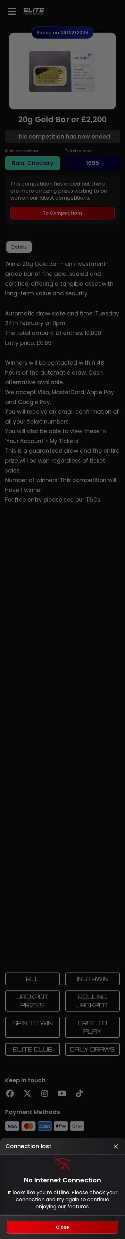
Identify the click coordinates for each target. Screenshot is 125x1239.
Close (62, 1227)
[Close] (116, 1146)
